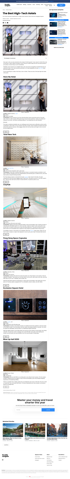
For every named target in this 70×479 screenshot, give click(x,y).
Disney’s (32, 230)
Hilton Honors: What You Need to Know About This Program (12, 438)
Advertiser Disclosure (6, 20)
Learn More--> (51, 1)
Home (4, 9)
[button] (3, 23)
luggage (26, 176)
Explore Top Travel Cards (59, 47)
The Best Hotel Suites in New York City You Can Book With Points (57, 438)
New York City (10, 168)
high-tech (41, 68)
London (9, 321)
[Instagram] (2, 459)
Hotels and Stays (9, 9)
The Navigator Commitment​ (9, 58)
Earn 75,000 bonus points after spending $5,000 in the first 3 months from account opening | (32, 1)
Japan (16, 113)
